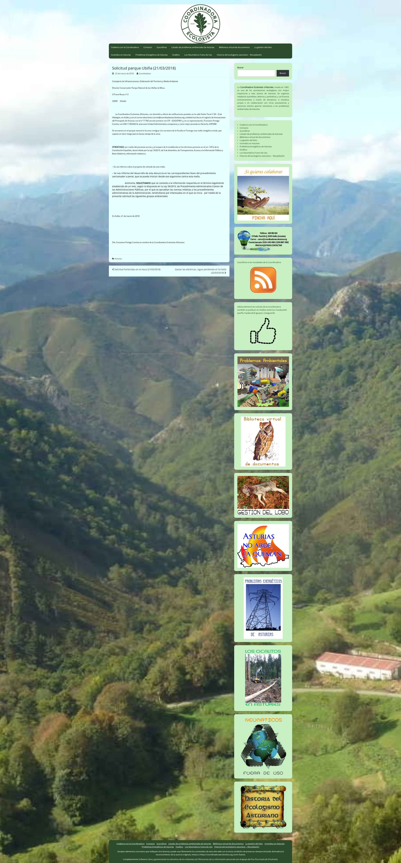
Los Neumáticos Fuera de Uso (198, 54)
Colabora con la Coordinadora (125, 47)
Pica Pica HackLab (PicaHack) (264, 859)
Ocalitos (176, 54)
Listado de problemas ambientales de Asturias (192, 47)
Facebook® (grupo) (253, 313)
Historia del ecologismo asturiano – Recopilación (239, 54)
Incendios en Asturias (121, 54)
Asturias (118, 258)
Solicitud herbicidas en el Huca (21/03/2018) (137, 269)
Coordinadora (145, 73)
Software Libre (145, 859)
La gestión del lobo (263, 47)
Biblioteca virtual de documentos (234, 47)
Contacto (147, 47)
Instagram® (269, 313)
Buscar (240, 67)
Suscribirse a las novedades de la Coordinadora (259, 262)
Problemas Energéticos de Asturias (151, 54)
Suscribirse (162, 47)
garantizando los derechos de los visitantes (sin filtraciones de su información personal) (194, 859)
